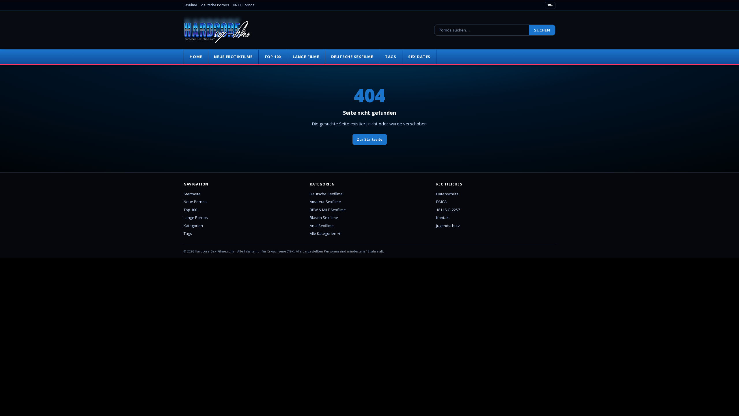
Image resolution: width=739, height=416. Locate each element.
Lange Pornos (196, 217)
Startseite (192, 193)
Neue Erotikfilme (233, 56)
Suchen (542, 30)
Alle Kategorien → (325, 233)
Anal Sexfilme (322, 225)
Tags (390, 56)
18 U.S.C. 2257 (448, 209)
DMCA (441, 201)
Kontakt (443, 217)
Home (196, 56)
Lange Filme (306, 56)
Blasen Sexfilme (324, 217)
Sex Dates (419, 56)
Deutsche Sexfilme (352, 56)
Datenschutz (447, 193)
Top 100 (272, 56)
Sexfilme (190, 5)
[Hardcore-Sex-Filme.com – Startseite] (217, 30)
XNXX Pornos (243, 5)
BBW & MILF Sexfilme (328, 209)
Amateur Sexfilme (325, 201)
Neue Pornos (195, 201)
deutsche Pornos (215, 5)
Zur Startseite (369, 139)
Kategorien (193, 225)
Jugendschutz (448, 225)
